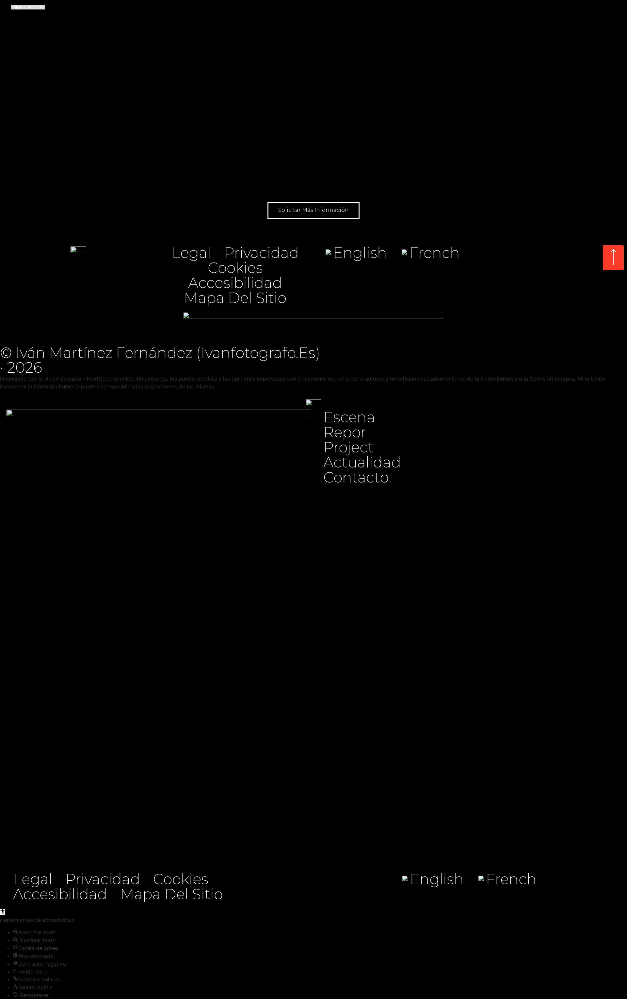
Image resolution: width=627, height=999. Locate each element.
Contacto (356, 477)
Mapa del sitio (235, 297)
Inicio (17, 7)
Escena (349, 417)
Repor (344, 432)
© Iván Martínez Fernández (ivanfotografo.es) (160, 353)
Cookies (235, 267)
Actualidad (362, 462)
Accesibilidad (235, 282)
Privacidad (261, 252)
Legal (191, 252)
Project (348, 447)
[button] (313, 210)
